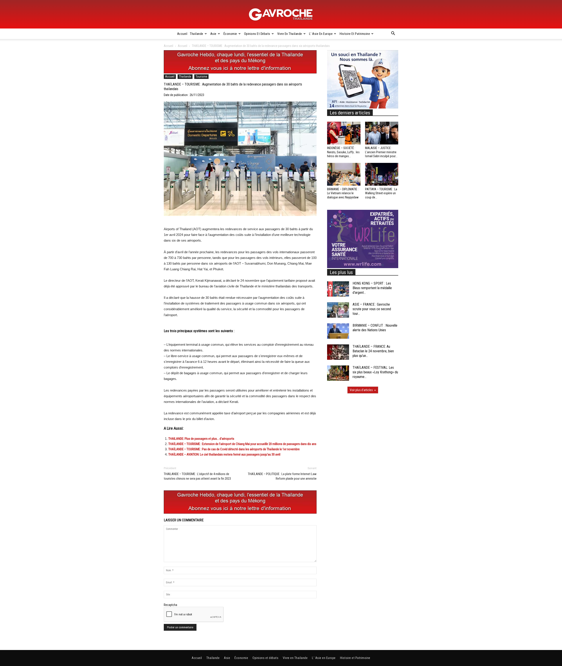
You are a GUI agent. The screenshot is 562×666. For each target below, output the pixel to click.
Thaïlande (196, 34)
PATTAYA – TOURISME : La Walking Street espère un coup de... (381, 193)
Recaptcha (170, 605)
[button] (393, 34)
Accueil (182, 34)
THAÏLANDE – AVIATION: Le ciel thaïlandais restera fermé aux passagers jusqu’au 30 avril (224, 454)
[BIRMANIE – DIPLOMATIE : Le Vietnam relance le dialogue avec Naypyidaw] (343, 174)
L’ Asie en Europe (321, 34)
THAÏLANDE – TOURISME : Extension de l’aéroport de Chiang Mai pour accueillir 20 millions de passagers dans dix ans (242, 444)
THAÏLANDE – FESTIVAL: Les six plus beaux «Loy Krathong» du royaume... (375, 372)
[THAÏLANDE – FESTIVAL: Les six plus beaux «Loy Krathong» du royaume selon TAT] (338, 373)
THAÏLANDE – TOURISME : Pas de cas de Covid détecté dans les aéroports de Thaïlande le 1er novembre (234, 449)
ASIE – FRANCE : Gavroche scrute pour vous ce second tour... (372, 309)
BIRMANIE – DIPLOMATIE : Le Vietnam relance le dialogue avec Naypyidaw (342, 193)
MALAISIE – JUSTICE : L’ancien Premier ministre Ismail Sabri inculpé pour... (381, 152)
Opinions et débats (257, 34)
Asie (213, 34)
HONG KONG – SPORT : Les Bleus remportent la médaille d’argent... (372, 288)
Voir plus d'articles (361, 390)
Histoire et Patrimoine (355, 34)
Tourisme (201, 76)
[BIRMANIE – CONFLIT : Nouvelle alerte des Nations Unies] (338, 331)
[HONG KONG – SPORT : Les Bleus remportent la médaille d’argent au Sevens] (338, 289)
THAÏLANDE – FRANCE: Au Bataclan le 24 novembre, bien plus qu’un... (373, 351)
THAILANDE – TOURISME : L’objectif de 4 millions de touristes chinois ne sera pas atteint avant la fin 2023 (197, 476)
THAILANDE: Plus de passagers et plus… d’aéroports (201, 439)
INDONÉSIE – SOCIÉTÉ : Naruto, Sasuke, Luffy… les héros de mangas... (343, 152)
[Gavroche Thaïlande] (281, 14)
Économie (230, 34)
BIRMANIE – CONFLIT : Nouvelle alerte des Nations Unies (375, 327)
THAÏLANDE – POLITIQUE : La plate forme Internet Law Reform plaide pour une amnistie (282, 476)
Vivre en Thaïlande (289, 34)
